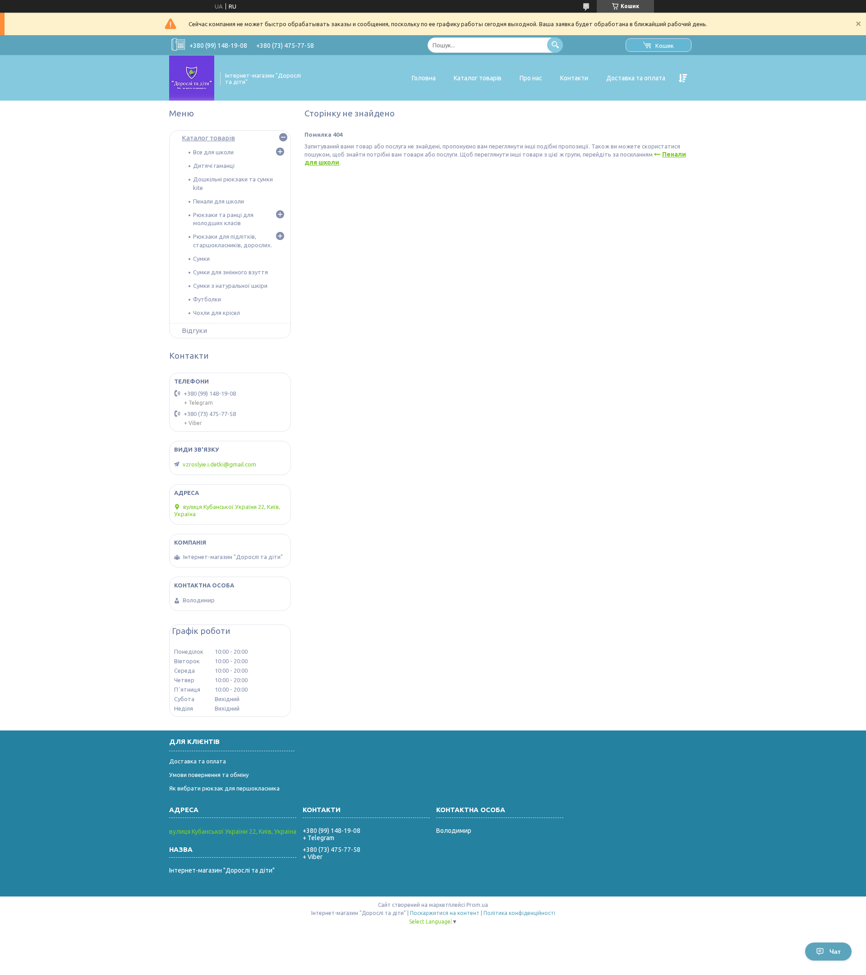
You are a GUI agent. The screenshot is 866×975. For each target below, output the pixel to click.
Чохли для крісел (216, 313)
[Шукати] (555, 45)
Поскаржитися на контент (444, 913)
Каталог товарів (478, 78)
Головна (424, 78)
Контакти (574, 78)
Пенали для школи (218, 201)
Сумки (201, 258)
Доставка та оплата (635, 78)
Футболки (207, 299)
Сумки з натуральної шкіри (230, 285)
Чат (835, 951)
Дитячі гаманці (214, 165)
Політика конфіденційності (519, 913)
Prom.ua (477, 905)
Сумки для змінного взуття (230, 272)
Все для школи (213, 152)
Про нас (531, 78)
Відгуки (194, 330)
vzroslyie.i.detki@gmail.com (219, 464)
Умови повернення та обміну (209, 775)
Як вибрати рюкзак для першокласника (224, 788)
